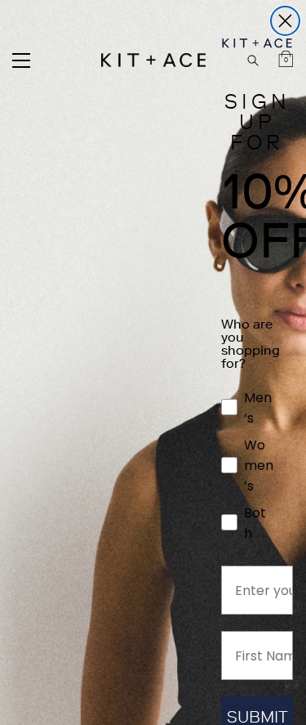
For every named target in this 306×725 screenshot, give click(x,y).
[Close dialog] (285, 21)
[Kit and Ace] (153, 60)
